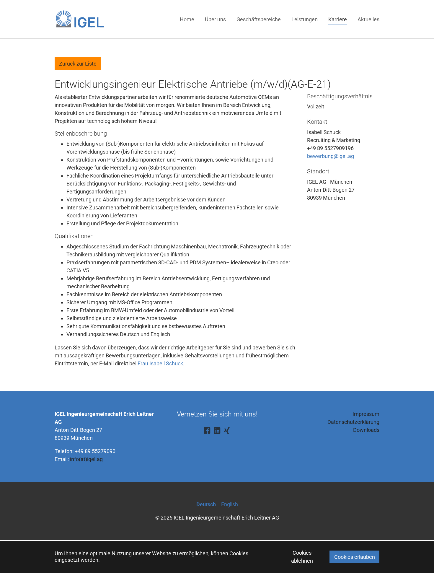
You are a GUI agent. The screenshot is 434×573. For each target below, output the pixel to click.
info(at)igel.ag (86, 459)
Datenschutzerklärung (353, 422)
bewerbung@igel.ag (330, 156)
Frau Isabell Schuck (160, 363)
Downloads (366, 430)
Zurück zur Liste (78, 64)
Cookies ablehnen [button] (302, 557)
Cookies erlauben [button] (354, 557)
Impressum (366, 414)
